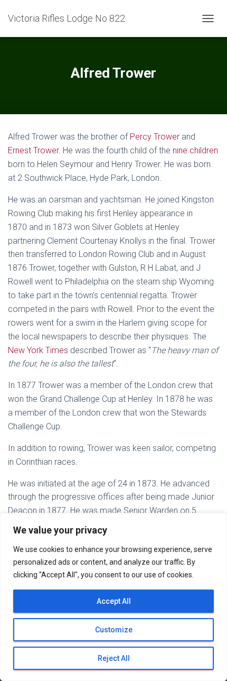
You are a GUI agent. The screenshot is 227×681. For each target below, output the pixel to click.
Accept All (114, 601)
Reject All (114, 658)
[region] (113, 597)
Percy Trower (154, 137)
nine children (195, 150)
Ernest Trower (33, 150)
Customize (114, 629)
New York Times (38, 350)
